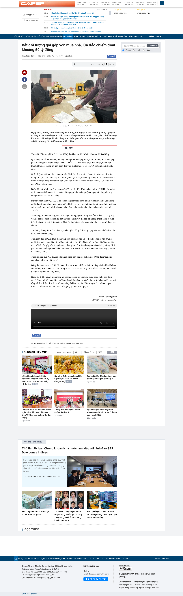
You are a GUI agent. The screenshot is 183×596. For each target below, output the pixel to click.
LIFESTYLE (138, 36)
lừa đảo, (56, 343)
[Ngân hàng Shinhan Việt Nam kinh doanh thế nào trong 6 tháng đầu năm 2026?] (102, 398)
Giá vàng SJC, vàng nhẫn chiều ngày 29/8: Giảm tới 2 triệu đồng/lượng (68, 379)
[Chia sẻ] (24, 79)
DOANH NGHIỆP (56, 36)
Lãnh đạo (149, 50)
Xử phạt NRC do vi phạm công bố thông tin (43, 476)
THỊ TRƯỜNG (122, 36)
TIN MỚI (69, 148)
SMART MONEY (79, 36)
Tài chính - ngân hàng (65, 56)
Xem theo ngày (64, 352)
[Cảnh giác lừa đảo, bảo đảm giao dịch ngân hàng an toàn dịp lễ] (102, 365)
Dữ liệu (151, 36)
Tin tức (138, 50)
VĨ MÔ (104, 36)
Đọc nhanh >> (102, 10)
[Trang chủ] (15, 36)
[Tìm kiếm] (153, 45)
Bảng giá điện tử (31, 15)
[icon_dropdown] (162, 3)
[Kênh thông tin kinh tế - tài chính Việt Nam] (47, 4)
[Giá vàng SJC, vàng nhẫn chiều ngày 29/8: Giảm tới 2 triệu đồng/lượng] (69, 365)
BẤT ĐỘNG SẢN (43, 36)
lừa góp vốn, (47, 343)
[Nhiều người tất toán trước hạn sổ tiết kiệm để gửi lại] (37, 500)
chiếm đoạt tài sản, (67, 343)
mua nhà (79, 343)
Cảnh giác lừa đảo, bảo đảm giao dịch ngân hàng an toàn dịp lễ (102, 377)
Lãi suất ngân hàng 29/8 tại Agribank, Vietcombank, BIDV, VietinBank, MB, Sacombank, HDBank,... (35, 380)
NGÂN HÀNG (68, 36)
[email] (24, 86)
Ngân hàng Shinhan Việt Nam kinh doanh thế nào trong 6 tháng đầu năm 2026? (102, 412)
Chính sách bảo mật (29, 594)
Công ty (128, 50)
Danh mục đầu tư (32, 20)
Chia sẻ (112, 56)
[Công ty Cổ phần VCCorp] (140, 568)
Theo (74, 306)
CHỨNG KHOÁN (30, 36)
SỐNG (131, 36)
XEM (112, 352)
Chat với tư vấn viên (97, 579)
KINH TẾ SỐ (112, 36)
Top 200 (165, 559)
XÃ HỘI (20, 36)
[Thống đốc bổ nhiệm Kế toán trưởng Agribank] (69, 398)
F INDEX (159, 36)
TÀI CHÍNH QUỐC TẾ (93, 36)
